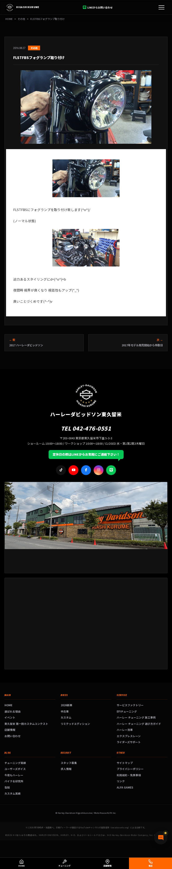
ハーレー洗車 (125, 730)
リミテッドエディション (75, 723)
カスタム (66, 717)
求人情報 (66, 769)
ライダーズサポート (129, 742)
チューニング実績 (15, 763)
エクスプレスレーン (129, 736)
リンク (121, 781)
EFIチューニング (127, 711)
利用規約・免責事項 (129, 775)
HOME (9, 19)
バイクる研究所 (13, 781)
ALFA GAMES (125, 787)
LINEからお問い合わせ (100, 7)
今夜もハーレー (13, 775)
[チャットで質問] (161, 837)
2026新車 (66, 705)
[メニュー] (161, 7)
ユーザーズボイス (15, 769)
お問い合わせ (12, 736)
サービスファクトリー (130, 705)
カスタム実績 (12, 793)
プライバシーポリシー (130, 769)
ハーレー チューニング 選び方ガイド (139, 723)
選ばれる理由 (12, 711)
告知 (7, 787)
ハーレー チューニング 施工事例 (136, 717)
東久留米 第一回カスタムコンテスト (26, 723)
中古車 (65, 711)
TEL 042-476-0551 (86, 428)
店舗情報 (9, 730)
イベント (9, 717)
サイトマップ (125, 763)
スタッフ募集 (69, 763)
